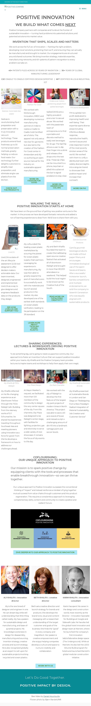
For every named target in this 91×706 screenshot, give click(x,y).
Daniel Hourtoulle (52, 696)
